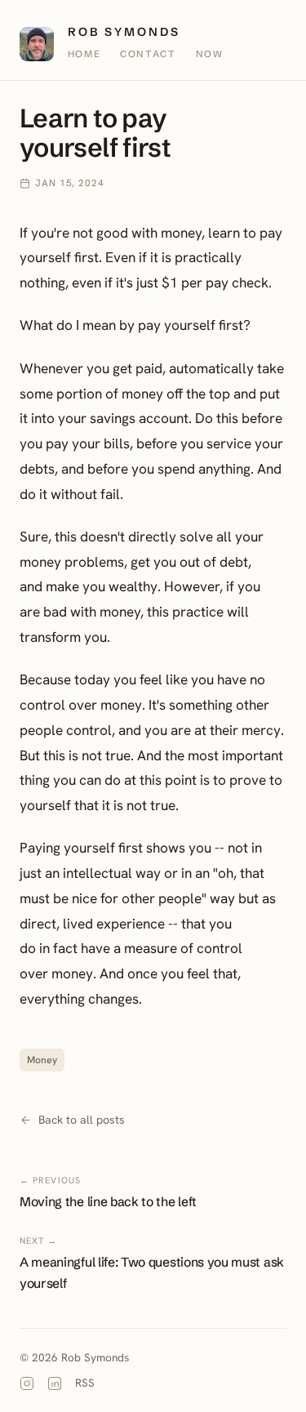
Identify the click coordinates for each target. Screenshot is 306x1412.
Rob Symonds (124, 32)
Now (210, 54)
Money (42, 1060)
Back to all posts (81, 1119)
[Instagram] (27, 1383)
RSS (85, 1382)
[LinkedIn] (54, 1383)
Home (84, 54)
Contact (147, 54)
